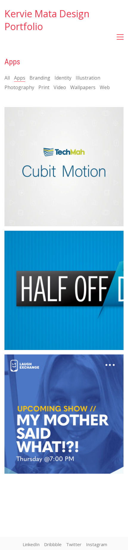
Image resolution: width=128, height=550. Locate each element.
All (7, 78)
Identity (62, 78)
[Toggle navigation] (120, 37)
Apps (19, 78)
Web (105, 87)
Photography (19, 87)
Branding (39, 78)
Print (43, 87)
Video (60, 87)
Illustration (88, 78)
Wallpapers (83, 87)
